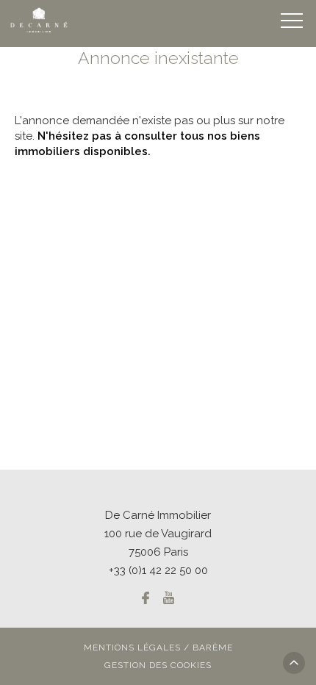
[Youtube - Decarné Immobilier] (168, 597)
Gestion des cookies (158, 665)
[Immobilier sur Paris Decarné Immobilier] (40, 20)
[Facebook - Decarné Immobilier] (145, 597)
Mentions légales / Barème (158, 647)
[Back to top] (294, 663)
